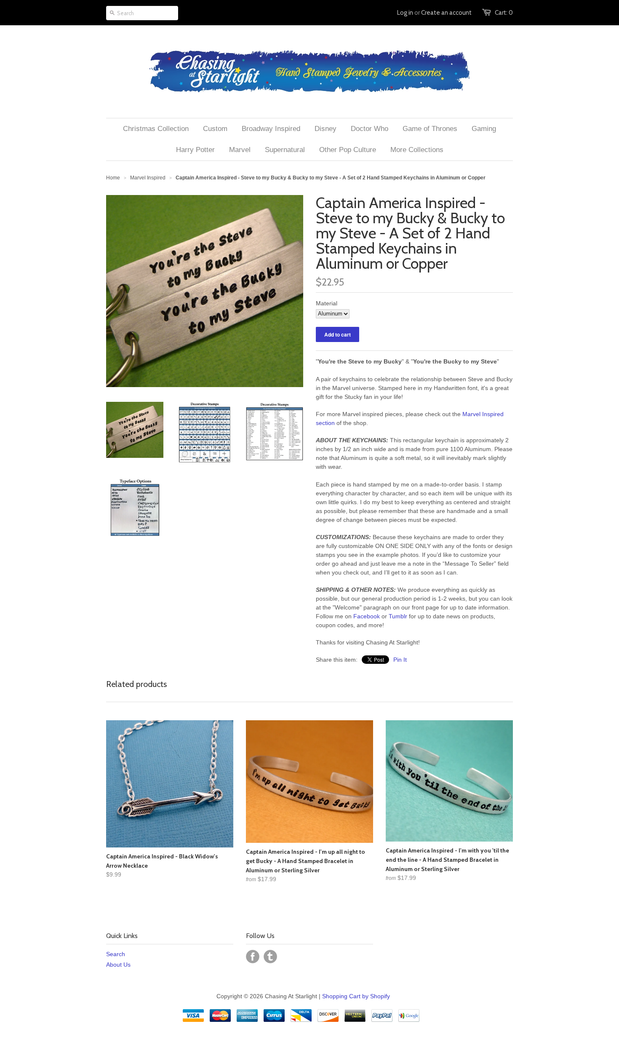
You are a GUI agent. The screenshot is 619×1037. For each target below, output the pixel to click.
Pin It (400, 659)
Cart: (504, 12)
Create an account (446, 12)
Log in (405, 12)
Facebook (366, 616)
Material (326, 303)
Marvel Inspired (147, 178)
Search (115, 954)
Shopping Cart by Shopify (356, 996)
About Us (118, 964)
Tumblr (398, 616)
